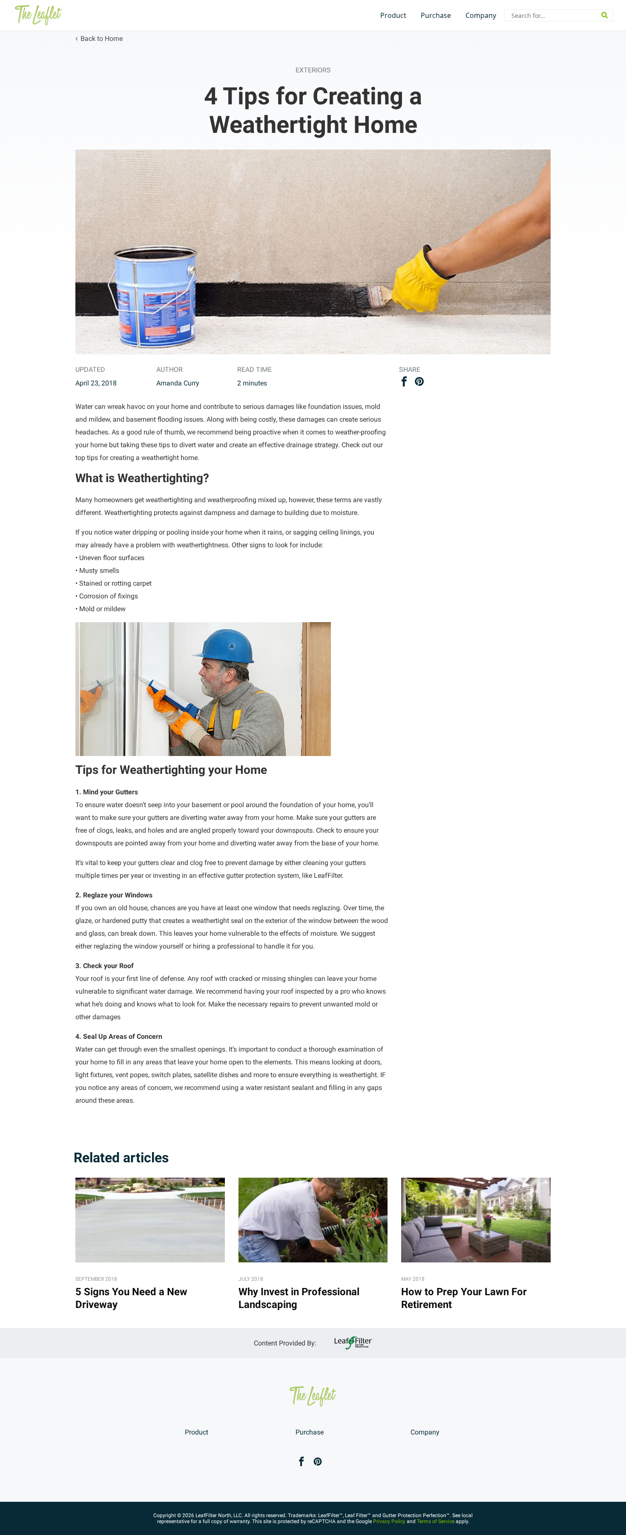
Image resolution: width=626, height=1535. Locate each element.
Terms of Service (435, 1521)
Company (480, 15)
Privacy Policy (389, 1521)
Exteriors (313, 70)
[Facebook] (301, 1462)
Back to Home (101, 38)
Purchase (436, 15)
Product (393, 15)
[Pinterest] (317, 1462)
